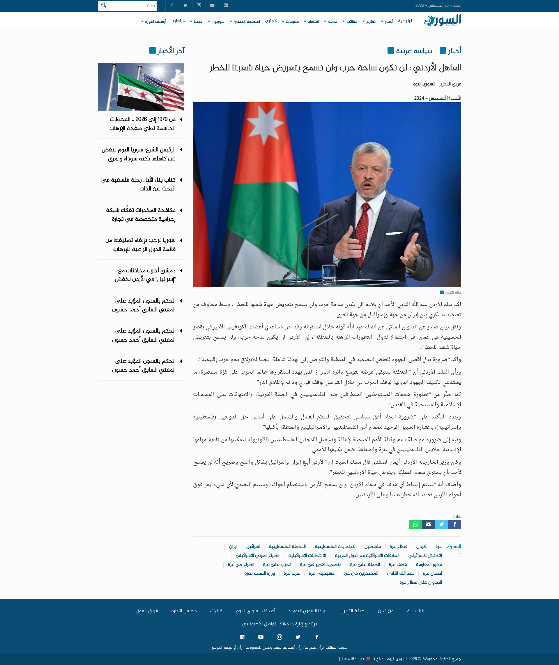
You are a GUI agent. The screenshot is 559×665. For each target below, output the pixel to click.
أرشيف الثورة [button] (155, 22)
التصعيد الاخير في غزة (320, 565)
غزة (439, 547)
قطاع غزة (398, 547)
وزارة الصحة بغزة (260, 573)
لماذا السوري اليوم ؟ (308, 611)
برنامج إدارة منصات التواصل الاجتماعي (279, 624)
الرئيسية (405, 21)
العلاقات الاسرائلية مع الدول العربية (367, 556)
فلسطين (373, 547)
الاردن (421, 547)
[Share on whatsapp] (415, 524)
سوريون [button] (218, 22)
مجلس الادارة (184, 611)
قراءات (216, 611)
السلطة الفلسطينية (287, 547)
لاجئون (271, 21)
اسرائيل (253, 547)
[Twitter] (441, 524)
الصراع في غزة (241, 565)
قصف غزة (398, 565)
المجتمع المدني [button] (247, 22)
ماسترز (344, 659)
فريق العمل (147, 611)
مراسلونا (178, 21)
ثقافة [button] (332, 22)
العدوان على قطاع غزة (421, 582)
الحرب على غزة (277, 565)
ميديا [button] (198, 22)
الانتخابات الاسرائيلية (307, 556)
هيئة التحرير (352, 611)
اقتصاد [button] (313, 22)
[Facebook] (454, 524)
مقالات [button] (351, 22)
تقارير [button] (371, 22)
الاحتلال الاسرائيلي (425, 556)
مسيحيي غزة (322, 573)
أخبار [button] (389, 22)
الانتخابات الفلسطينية (335, 547)
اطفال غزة (432, 573)
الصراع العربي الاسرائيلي (257, 556)
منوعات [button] (292, 22)
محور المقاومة (429, 565)
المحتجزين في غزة (361, 573)
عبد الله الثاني (400, 573)
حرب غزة (292, 573)
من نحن (386, 611)
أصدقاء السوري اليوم (255, 611)
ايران (233, 547)
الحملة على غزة (365, 565)
